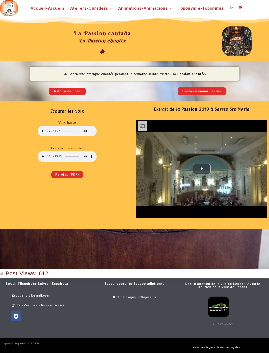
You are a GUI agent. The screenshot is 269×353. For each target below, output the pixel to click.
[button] (91, 8)
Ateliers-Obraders (89, 8)
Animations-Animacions (143, 8)
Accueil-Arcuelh (47, 8)
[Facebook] (16, 316)
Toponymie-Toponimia (201, 8)
